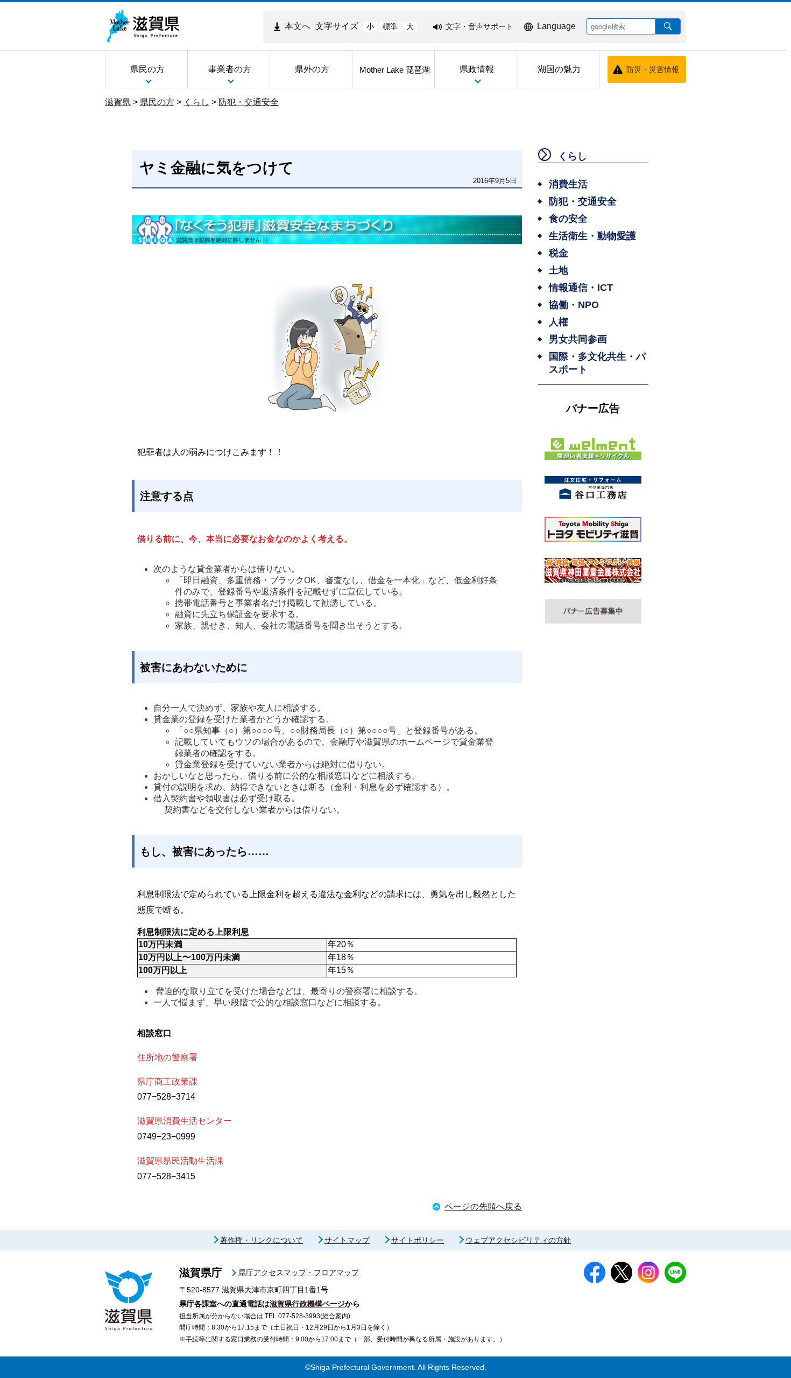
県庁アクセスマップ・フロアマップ (298, 1272)
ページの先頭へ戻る (483, 1206)
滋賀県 (118, 102)
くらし (196, 102)
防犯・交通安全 (248, 102)
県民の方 (157, 102)
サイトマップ (347, 1240)
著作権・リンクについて (261, 1240)
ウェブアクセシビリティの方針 (518, 1240)
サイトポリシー (417, 1240)
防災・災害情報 (652, 69)
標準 (390, 26)
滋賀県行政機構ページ (307, 1303)
